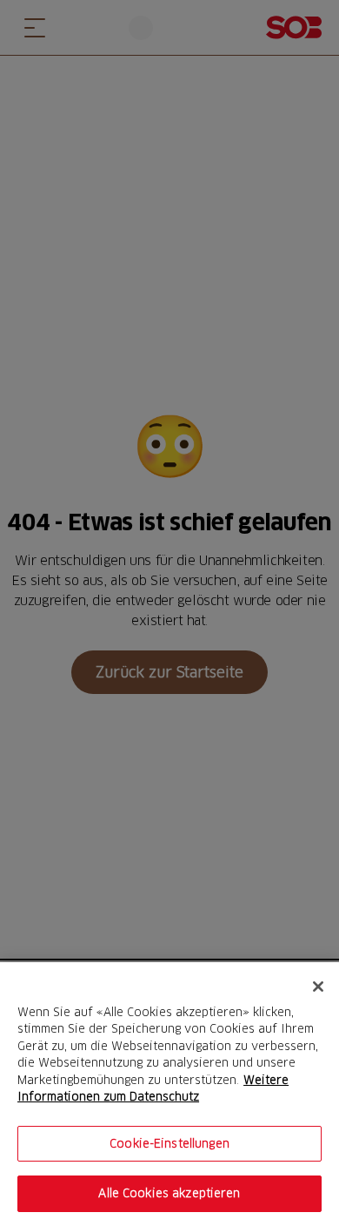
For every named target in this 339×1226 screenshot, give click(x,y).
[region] (169, 1094)
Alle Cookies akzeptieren (169, 1193)
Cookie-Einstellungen (169, 1143)
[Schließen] (318, 986)
